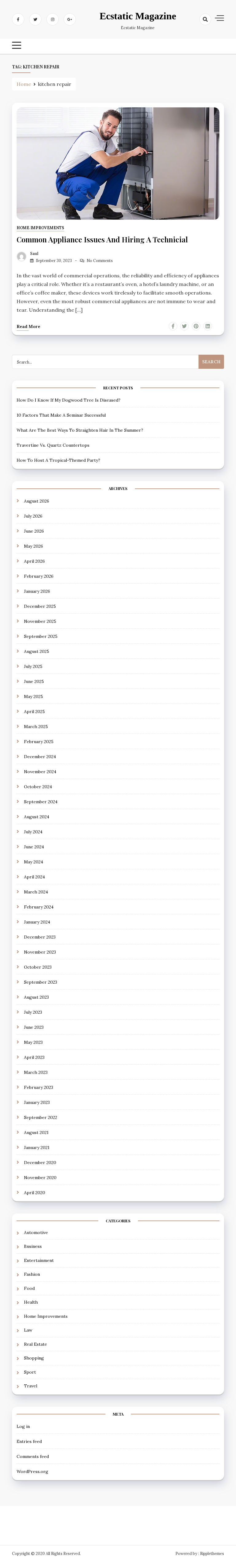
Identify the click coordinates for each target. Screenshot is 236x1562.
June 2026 (34, 531)
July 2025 (33, 666)
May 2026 (33, 546)
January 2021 (36, 1147)
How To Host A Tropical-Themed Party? (58, 460)
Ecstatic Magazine (138, 15)
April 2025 (34, 711)
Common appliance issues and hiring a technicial (102, 239)
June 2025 (34, 681)
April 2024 (34, 877)
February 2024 (38, 907)
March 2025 (36, 726)
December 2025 (40, 606)
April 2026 (34, 561)
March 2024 (36, 892)
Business (33, 1246)
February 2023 (38, 1087)
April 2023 (34, 1057)
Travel (30, 1386)
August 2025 (36, 651)
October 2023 (38, 967)
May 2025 (33, 696)
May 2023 (33, 1042)
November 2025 (40, 621)
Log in (23, 1426)
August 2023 (36, 997)
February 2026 (38, 576)
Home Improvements (40, 228)
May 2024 (33, 862)
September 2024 (40, 801)
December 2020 (40, 1162)
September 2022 (40, 1117)
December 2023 (40, 937)
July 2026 (33, 516)
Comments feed (33, 1456)
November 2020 (40, 1177)
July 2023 (33, 1012)
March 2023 (36, 1072)
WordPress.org (32, 1471)
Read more (28, 326)
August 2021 (36, 1132)
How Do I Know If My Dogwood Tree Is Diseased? (68, 400)
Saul (34, 253)
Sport (30, 1372)
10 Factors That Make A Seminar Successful (61, 415)
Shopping (34, 1358)
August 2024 (36, 817)
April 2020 (34, 1192)
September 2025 (40, 636)
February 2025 (38, 741)
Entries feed (29, 1441)
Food (29, 1288)
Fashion (32, 1274)
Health (31, 1302)
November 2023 (40, 952)
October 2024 (38, 786)
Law (28, 1330)
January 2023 (37, 1102)
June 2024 (34, 847)
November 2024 (40, 771)
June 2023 (34, 1027)
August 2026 (36, 501)
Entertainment (39, 1260)
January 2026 (37, 591)
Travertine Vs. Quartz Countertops (53, 445)
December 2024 (40, 756)
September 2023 (40, 982)
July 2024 (33, 832)
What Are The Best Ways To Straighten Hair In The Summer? (80, 430)
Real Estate (35, 1344)
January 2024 (37, 922)
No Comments (100, 260)
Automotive (36, 1232)
